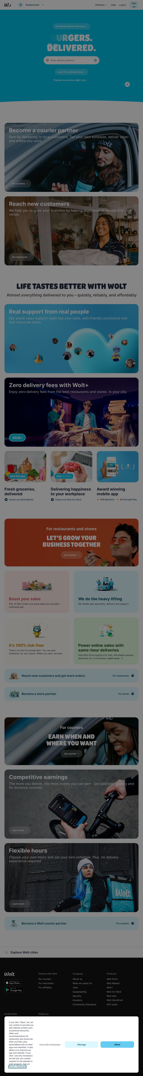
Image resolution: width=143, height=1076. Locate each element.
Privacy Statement (17, 1067)
